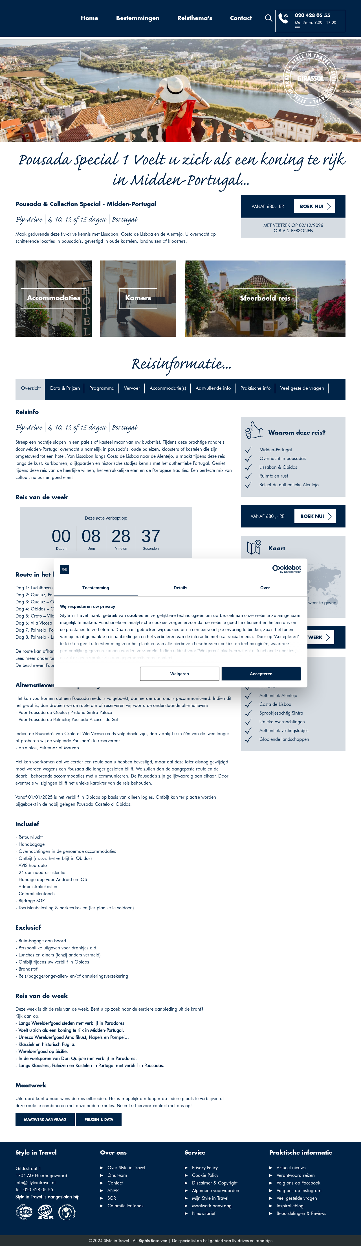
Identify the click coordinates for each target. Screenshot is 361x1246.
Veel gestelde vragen (297, 1198)
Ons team (117, 1175)
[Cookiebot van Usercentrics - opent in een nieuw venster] (276, 569)
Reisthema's (194, 18)
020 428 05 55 (312, 15)
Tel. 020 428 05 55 (34, 1189)
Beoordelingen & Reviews (301, 1213)
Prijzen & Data (99, 1120)
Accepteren (261, 673)
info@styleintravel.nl (36, 1182)
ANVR (113, 1190)
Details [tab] (181, 587)
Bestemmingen (137, 18)
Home (89, 18)
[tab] (30, 389)
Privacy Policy (205, 1167)
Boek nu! (311, 206)
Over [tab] (265, 587)
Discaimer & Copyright (214, 1183)
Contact (241, 18)
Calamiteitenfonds (125, 1205)
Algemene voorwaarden (215, 1190)
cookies (135, 615)
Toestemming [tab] (95, 587)
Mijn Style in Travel (210, 1198)
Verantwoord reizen (296, 1175)
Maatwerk (308, 637)
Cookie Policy (205, 1175)
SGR (111, 1198)
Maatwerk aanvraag (45, 1120)
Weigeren (179, 673)
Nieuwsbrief (203, 1213)
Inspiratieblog (290, 1205)
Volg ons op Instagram (299, 1190)
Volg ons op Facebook (298, 1183)
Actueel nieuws (291, 1167)
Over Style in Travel (126, 1167)
